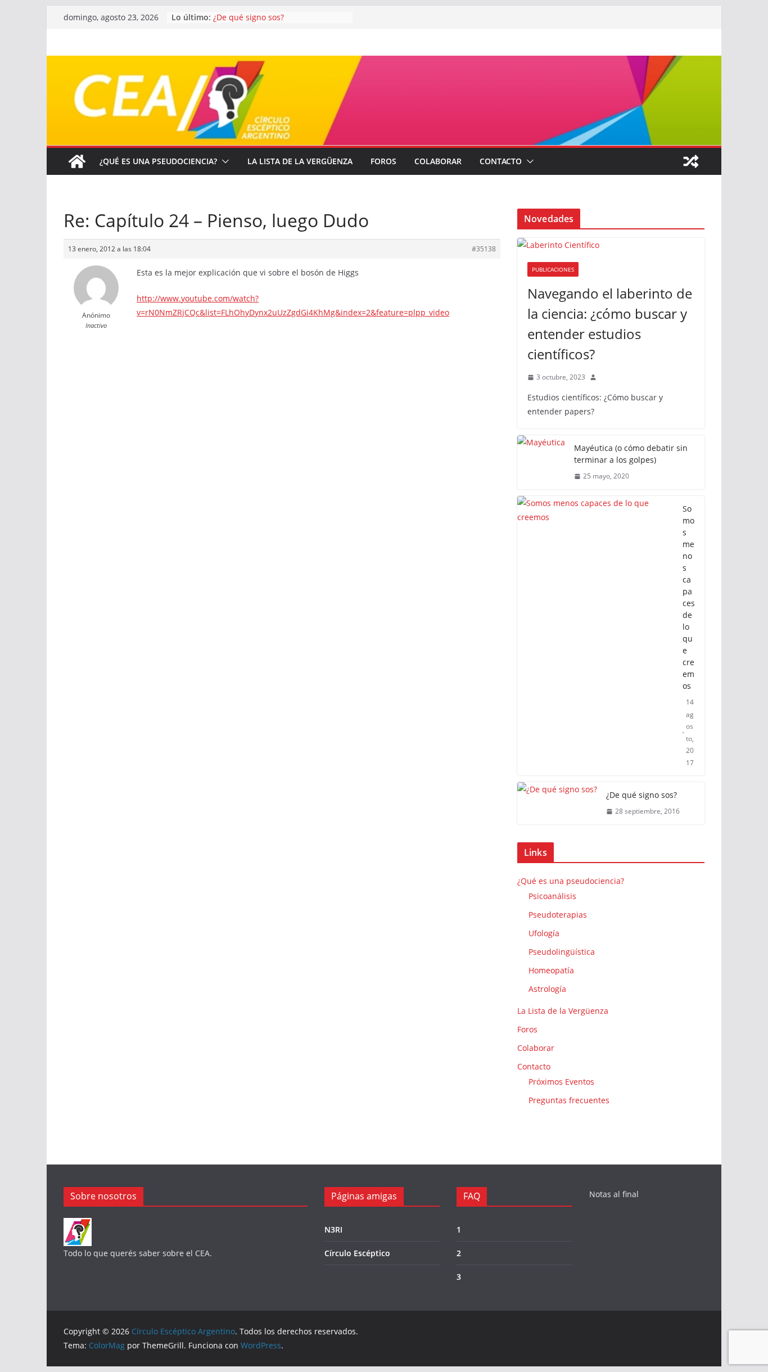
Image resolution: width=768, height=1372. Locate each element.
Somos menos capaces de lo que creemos (689, 597)
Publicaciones (553, 269)
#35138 (484, 249)
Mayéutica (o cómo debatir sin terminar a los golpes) (631, 454)
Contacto (501, 161)
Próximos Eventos (561, 1081)
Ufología (543, 933)
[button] (223, 161)
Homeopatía (551, 970)
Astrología (547, 988)
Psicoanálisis (552, 896)
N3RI (333, 1229)
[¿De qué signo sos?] (557, 803)
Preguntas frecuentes (568, 1100)
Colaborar (438, 161)
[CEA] (78, 1225)
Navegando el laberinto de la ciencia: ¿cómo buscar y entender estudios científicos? (609, 323)
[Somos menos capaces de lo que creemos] (595, 636)
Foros (383, 161)
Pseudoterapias (557, 914)
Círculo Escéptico (357, 1253)
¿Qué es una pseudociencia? (158, 161)
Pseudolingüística (561, 951)
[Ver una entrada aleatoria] (690, 161)
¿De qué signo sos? (248, 17)
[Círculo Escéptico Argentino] (77, 161)
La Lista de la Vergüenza (300, 161)
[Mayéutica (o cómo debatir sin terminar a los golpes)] (541, 462)
